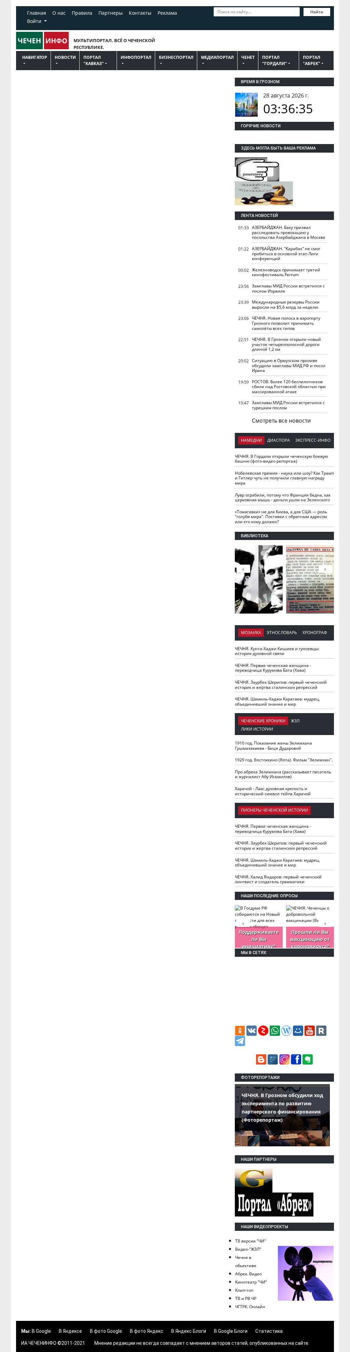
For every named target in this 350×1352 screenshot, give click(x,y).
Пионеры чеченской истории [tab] (274, 810)
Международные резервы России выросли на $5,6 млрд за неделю (286, 304)
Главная (36, 13)
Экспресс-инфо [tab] (313, 440)
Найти (316, 12)
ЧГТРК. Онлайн (250, 1307)
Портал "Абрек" (311, 60)
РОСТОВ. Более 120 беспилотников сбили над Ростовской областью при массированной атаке (289, 387)
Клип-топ (244, 1290)
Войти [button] (35, 21)
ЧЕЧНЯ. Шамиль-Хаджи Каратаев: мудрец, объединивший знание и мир (277, 701)
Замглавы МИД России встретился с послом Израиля (288, 288)
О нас (59, 13)
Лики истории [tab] (257, 729)
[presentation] (325, 569)
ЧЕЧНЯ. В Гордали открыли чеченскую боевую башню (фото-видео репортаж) (281, 458)
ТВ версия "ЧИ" (250, 1241)
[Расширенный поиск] (217, 21)
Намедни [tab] (251, 440)
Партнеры (110, 13)
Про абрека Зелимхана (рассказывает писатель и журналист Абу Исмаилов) (283, 774)
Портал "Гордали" (274, 60)
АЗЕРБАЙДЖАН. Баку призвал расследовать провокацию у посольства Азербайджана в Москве (288, 232)
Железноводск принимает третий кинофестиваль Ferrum (286, 272)
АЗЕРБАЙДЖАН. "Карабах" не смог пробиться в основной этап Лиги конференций (286, 253)
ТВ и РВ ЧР (245, 1298)
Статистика (269, 1331)
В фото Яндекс (146, 1331)
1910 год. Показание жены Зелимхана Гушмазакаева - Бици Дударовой (273, 745)
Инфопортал (136, 57)
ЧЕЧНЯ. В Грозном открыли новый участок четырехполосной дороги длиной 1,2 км (286, 344)
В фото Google (106, 1331)
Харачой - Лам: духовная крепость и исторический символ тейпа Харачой (273, 791)
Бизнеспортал (176, 57)
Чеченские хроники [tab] (263, 721)
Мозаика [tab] (251, 632)
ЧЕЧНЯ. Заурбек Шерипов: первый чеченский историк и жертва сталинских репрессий (281, 684)
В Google (41, 1331)
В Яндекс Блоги (188, 1331)
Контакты (140, 13)
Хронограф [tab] (314, 632)
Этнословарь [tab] (282, 632)
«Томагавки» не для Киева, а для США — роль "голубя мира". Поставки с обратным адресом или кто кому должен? (281, 517)
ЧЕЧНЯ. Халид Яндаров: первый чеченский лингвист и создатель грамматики (278, 879)
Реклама (167, 13)
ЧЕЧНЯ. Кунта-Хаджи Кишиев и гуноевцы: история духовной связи (277, 651)
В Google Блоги (230, 1331)
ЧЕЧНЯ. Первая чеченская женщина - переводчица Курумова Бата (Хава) (273, 667)
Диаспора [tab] (278, 440)
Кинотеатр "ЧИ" (251, 1282)
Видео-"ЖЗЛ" (248, 1249)
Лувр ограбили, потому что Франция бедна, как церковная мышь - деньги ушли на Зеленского (283, 497)
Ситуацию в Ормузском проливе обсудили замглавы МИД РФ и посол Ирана (288, 365)
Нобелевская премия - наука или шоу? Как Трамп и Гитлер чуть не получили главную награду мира (284, 478)
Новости (65, 57)
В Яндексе (70, 1331)
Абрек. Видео (248, 1274)
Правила (82, 13)
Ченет (248, 57)
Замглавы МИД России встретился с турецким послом (288, 405)
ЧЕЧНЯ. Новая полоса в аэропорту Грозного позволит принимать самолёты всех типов (286, 323)
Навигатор (34, 57)
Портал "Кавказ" (93, 60)
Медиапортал (217, 57)
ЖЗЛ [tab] (295, 721)
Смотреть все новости (281, 420)
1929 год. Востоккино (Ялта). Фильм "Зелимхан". (284, 760)
